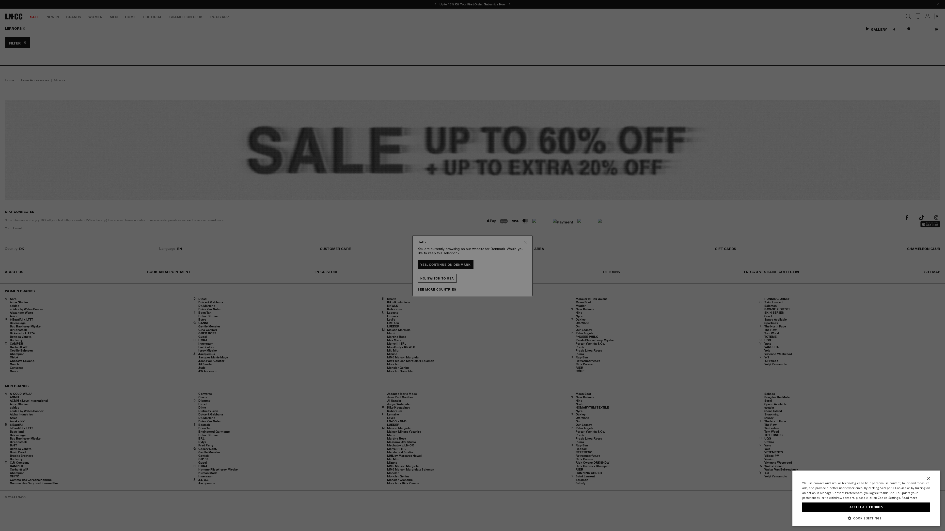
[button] (866, 518)
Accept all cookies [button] (866, 507)
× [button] (928, 478)
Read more (909, 498)
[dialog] (866, 498)
